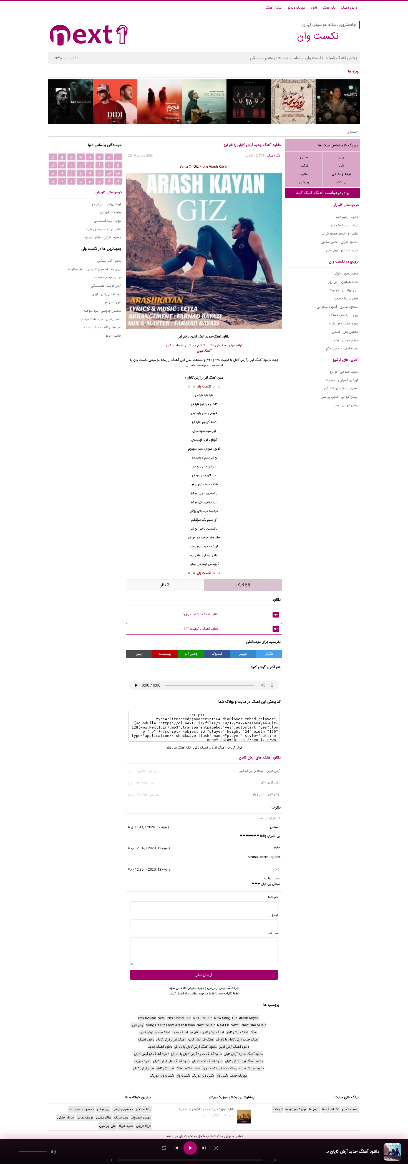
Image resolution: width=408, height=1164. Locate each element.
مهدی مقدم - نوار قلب (343, 323)
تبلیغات (278, 1109)
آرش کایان (235, 747)
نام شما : (272, 897)
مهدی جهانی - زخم (346, 340)
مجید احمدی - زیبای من (342, 250)
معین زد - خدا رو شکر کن (341, 388)
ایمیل (139, 654)
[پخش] (190, 1148)
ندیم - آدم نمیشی (109, 261)
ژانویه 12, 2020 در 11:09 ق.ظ (148, 827)
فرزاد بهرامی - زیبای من (105, 204)
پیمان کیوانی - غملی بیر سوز (339, 397)
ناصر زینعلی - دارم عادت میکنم (101, 319)
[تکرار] (164, 1148)
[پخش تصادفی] (216, 1148)
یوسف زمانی (85, 1117)
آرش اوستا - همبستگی (105, 286)
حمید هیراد (126, 1126)
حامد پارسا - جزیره (346, 298)
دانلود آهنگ (349, 8)
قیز (214, 431)
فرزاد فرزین (143, 1126)
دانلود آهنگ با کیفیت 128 (230, 629)
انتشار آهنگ (274, 8)
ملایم (304, 174)
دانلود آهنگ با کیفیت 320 (230, 614)
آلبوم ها (314, 1109)
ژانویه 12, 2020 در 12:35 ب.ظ (149, 869)
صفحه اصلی (350, 1109)
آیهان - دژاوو (112, 302)
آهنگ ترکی (200, 747)
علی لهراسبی (107, 1126)
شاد (341, 165)
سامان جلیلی (65, 1117)
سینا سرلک (121, 1117)
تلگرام (269, 654)
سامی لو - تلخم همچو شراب (339, 233)
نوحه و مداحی (341, 174)
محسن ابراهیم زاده (81, 1109)
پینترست (165, 654)
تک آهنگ (329, 8)
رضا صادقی (143, 1109)
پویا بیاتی (103, 1109)
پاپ (341, 157)
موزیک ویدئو (296, 8)
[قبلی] (176, 1148)
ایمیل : (273, 915)
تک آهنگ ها (182, 747)
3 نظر (165, 585)
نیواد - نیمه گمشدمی (344, 225)
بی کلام (341, 182)
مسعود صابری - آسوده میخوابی (337, 307)
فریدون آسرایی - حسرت (342, 380)
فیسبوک (217, 654)
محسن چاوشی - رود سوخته (102, 311)
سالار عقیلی (103, 1117)
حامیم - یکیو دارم (347, 217)
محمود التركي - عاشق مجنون (339, 242)
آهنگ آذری (218, 747)
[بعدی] (204, 1148)
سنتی (304, 157)
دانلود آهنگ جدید (217, 336)
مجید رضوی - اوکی (345, 273)
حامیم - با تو (113, 336)
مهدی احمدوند (141, 1117)
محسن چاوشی (122, 1109)
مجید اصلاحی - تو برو (344, 372)
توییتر (243, 654)
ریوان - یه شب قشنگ (343, 315)
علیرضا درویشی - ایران (106, 294)
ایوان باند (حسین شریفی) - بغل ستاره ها (94, 269)
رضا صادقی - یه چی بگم (342, 348)
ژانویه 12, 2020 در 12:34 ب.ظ (149, 848)
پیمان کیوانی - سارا (346, 405)
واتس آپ (191, 654)
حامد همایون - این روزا (343, 282)
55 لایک (243, 585)
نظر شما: (272, 933)
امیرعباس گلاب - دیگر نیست (102, 327)
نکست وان (204, 386)
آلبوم (314, 8)
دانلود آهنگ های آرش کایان (260, 758)
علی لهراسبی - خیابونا (344, 290)
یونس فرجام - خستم (107, 277)
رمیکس (304, 182)
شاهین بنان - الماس (345, 332)
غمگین (303, 165)
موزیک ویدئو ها (295, 1109)
